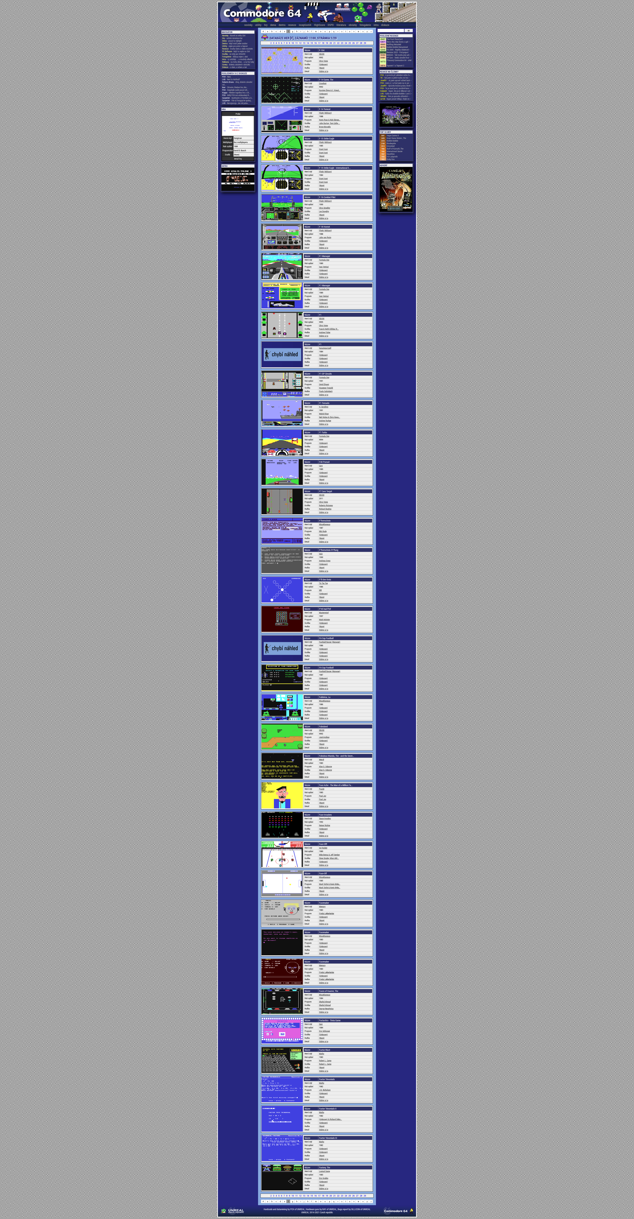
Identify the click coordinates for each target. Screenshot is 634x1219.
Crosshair (323, 83)
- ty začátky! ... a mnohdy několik (237, 59)
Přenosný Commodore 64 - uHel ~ (399, 61)
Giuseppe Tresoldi (326, 387)
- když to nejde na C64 (236, 51)
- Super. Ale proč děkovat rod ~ (396, 91)
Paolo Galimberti (326, 391)
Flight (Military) (325, 112)
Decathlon (391, 154)
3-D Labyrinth (392, 156)
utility (258, 25)
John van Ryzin (325, 237)
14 (308, 43)
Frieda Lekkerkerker (326, 913)
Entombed (391, 146)
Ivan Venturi (324, 266)
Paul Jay (322, 795)
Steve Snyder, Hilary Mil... (329, 858)
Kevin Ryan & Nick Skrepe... (329, 119)
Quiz (321, 553)
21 (334, 43)
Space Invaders (325, 818)
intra (376, 25)
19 (327, 43)
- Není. (226, 76)
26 (353, 43)
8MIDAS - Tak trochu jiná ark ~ (399, 55)
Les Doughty (324, 211)
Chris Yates (323, 61)
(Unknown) (323, 64)
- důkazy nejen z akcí (235, 56)
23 (342, 43)
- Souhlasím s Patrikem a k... (237, 97)
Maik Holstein (324, 619)
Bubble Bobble (392, 140)
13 (304, 43)
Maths (321, 1053)
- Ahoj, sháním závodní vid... (237, 83)
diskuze (385, 25)
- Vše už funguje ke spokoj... (237, 100)
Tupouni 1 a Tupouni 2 (395, 65)
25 (350, 43)
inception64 (305, 25)
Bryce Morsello (325, 126)
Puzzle (321, 789)
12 (300, 43)
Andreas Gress (324, 560)
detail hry (238, 158)
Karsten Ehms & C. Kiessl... (329, 90)
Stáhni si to (323, 71)
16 (315, 43)
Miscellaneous (324, 524)
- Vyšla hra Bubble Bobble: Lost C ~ (396, 93)
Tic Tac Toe (323, 583)
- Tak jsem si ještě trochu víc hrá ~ (395, 77)
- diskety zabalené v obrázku (236, 64)
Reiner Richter (324, 825)
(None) (321, 67)
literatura (341, 25)
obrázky (353, 25)
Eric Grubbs (323, 1178)
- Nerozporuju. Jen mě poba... (235, 103)
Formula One (324, 259)
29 (365, 43)
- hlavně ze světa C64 (233, 35)
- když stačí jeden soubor (234, 43)
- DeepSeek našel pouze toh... (235, 90)
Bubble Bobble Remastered (397, 47)
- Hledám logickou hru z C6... (236, 92)
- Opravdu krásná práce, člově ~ (396, 85)
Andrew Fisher (324, 332)
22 (338, 43)
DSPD (331, 25)
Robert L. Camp (325, 1060)
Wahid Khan (324, 413)
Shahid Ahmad (325, 1001)
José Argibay (324, 737)
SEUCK (321, 54)
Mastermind (324, 612)
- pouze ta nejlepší (232, 40)
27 (357, 43)
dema (273, 25)
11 (296, 43)
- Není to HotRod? (231, 79)
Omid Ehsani (324, 384)
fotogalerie (365, 25)
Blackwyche (391, 143)
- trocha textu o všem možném (237, 48)
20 (331, 43)
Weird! (321, 759)
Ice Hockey (323, 847)
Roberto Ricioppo (326, 505)
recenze (292, 25)
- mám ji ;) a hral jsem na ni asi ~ (395, 83)
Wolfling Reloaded (394, 44)
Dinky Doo (391, 159)
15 (312, 43)
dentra (282, 25)
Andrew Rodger (325, 420)
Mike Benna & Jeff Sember (329, 854)
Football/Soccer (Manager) (329, 642)
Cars (321, 465)
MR (320, 590)
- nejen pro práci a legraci (235, 46)
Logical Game (324, 1171)
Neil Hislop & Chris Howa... (329, 417)
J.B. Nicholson (325, 1090)
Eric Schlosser (324, 1031)
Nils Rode (323, 531)
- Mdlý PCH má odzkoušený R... (236, 95)
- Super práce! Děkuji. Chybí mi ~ (395, 98)
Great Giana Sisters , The (396, 138)
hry (265, 25)
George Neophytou (326, 1008)
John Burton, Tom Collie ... (329, 123)
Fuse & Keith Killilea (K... (329, 329)
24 (346, 43)
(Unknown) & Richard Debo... (330, 1119)
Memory (322, 906)
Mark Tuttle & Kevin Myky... (329, 884)
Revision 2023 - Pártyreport (397, 52)
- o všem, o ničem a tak (234, 67)
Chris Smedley (324, 207)
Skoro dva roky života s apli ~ (398, 41)
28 (361, 43)
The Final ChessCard (395, 39)
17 (319, 43)
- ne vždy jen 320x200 (233, 54)
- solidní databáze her (232, 38)
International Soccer (395, 151)
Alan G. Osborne (325, 766)
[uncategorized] (325, 348)
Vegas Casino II (393, 135)
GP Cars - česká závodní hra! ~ (399, 57)
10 (293, 43)
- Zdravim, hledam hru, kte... (235, 87)
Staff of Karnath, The (395, 148)
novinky (248, 25)
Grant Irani (323, 149)
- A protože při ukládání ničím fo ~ (395, 75)
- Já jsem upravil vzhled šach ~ (396, 80)
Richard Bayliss (325, 508)
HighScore (319, 25)
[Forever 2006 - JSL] (396, 115)
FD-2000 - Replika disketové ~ (398, 49)
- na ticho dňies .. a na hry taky (238, 62)
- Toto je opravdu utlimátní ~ (394, 96)
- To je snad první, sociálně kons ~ (395, 88)
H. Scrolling (323, 406)
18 (323, 43)
